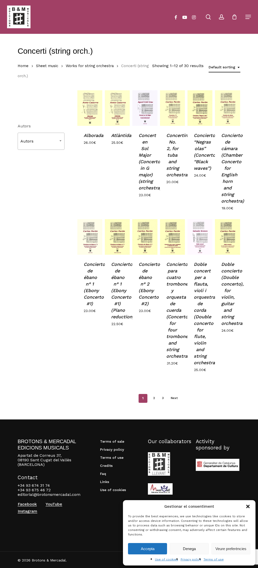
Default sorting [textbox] (222, 67)
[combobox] (224, 67)
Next (174, 398)
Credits (106, 466)
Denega (189, 549)
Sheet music (47, 66)
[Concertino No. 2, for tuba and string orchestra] (172, 108)
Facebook (27, 504)
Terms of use (214, 559)
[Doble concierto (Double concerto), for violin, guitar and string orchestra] (227, 237)
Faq (103, 474)
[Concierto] (199, 108)
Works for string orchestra (90, 66)
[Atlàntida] (117, 108)
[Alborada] (89, 108)
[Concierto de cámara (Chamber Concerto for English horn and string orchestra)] (227, 108)
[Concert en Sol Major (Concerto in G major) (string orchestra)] (144, 108)
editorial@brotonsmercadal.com (49, 494)
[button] (247, 506)
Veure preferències (230, 549)
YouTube (54, 504)
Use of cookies (166, 559)
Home (23, 66)
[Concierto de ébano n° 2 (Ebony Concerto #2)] (144, 237)
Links (104, 482)
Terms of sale (112, 441)
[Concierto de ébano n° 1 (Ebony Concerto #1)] (89, 237)
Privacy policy (191, 559)
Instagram (27, 511)
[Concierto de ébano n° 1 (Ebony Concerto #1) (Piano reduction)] (117, 237)
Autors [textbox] (27, 141)
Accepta (147, 549)
